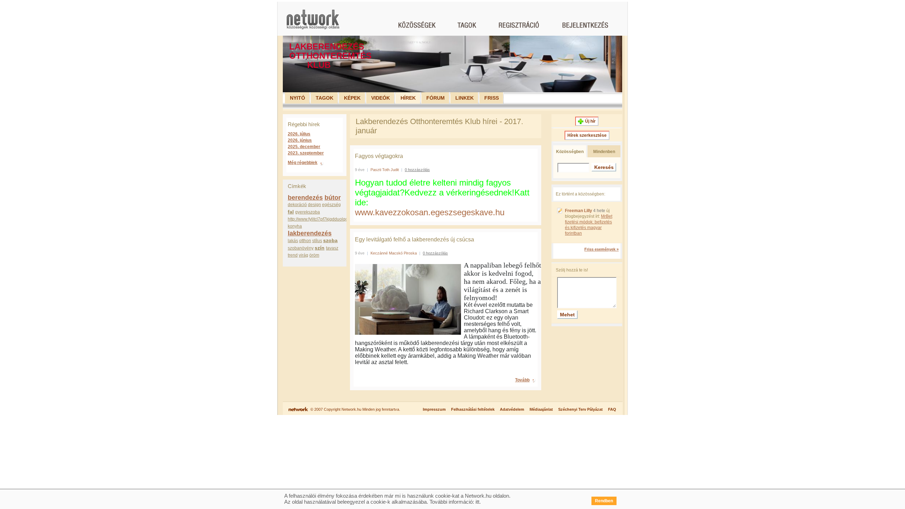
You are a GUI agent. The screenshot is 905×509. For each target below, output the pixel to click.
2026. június (300, 140)
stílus (317, 240)
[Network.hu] (313, 22)
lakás (293, 240)
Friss (491, 98)
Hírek (408, 98)
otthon (305, 240)
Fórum (435, 98)
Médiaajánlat (541, 409)
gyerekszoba (307, 212)
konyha (295, 226)
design (314, 204)
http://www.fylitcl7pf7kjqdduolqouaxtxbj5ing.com (333, 219)
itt (477, 502)
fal (291, 212)
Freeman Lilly (578, 210)
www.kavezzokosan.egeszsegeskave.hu (429, 212)
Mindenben (604, 151)
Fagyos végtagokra (379, 156)
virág (303, 255)
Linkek (464, 98)
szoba (330, 240)
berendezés (305, 197)
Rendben (604, 500)
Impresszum (434, 409)
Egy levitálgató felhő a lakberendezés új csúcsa (414, 239)
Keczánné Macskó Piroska (393, 253)
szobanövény (301, 248)
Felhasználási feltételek (473, 409)
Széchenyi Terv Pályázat (580, 409)
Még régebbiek (302, 162)
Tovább (522, 380)
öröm (314, 255)
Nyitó (297, 98)
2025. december (304, 146)
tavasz (332, 248)
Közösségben (570, 151)
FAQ (612, 409)
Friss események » (601, 249)
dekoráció (297, 204)
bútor (333, 197)
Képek (352, 98)
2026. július (299, 133)
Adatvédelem (512, 409)
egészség (331, 204)
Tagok (324, 98)
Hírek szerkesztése (587, 135)
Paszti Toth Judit (384, 170)
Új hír (590, 121)
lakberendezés (310, 233)
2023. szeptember (306, 153)
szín (320, 248)
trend (293, 255)
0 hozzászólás (417, 170)
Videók (380, 98)
